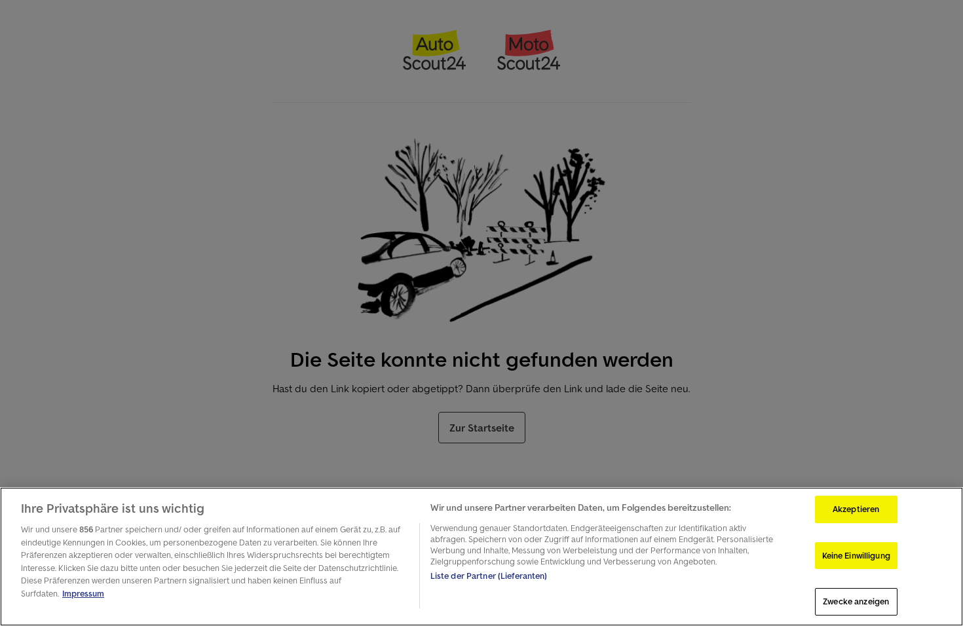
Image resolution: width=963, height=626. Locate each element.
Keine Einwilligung (856, 555)
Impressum (83, 593)
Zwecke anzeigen (856, 601)
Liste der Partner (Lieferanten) (489, 575)
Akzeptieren (856, 509)
